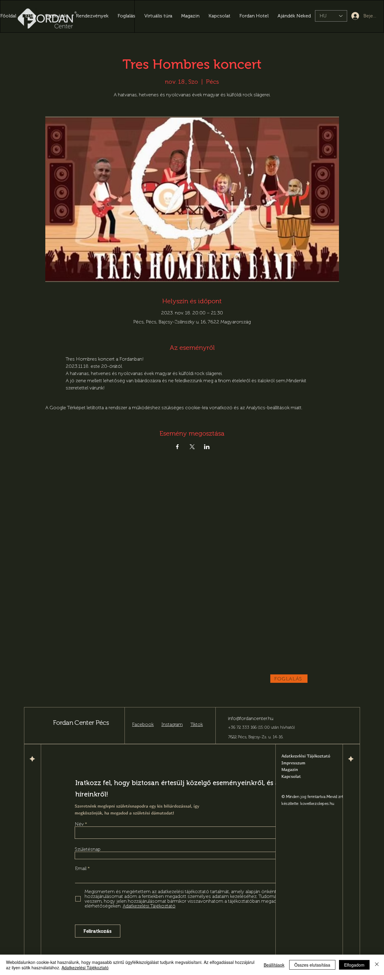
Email (81, 868)
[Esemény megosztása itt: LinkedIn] (207, 446)
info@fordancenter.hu (250, 718)
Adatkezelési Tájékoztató (85, 967)
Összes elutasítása (312, 965)
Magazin (289, 769)
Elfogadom (354, 965)
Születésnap (87, 849)
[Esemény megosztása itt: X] (192, 446)
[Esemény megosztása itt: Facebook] (177, 446)
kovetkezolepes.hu (317, 803)
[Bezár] (376, 964)
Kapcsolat (291, 776)
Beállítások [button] (274, 965)
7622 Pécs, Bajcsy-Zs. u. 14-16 (255, 737)
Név (79, 824)
